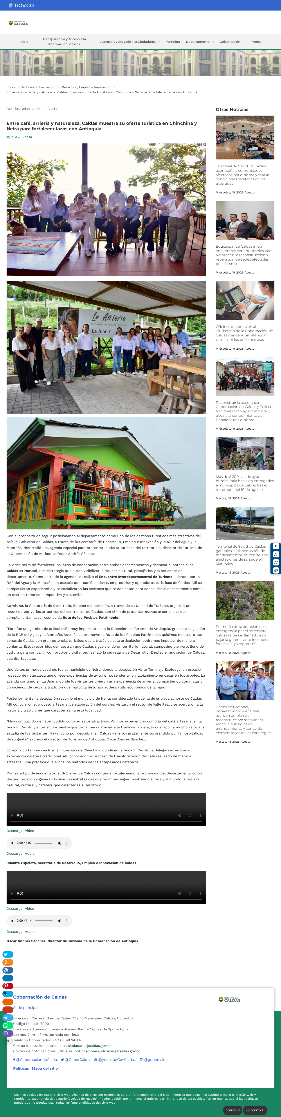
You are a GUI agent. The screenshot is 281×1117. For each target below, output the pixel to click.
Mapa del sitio (45, 1068)
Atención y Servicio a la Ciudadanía (128, 42)
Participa (173, 42)
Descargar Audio (21, 853)
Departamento (198, 42)
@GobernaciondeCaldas (37, 1060)
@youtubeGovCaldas (115, 1060)
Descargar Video (20, 831)
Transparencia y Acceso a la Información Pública (64, 41)
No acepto (253, 1110)
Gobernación (230, 42)
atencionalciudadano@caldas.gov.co (81, 1046)
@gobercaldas (156, 1060)
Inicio (24, 42)
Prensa (255, 42)
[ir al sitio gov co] (21, 5)
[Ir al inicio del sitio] (29, 23)
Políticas (21, 1068)
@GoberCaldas (76, 1060)
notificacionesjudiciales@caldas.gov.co (107, 1051)
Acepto (231, 1110)
